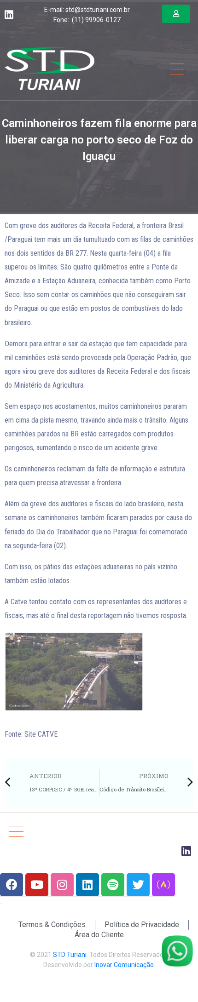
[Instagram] (62, 884)
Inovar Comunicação (124, 964)
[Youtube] (36, 884)
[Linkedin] (87, 884)
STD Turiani (70, 954)
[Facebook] (11, 884)
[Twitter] (138, 884)
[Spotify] (112, 884)
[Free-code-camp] (163, 884)
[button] (176, 14)
